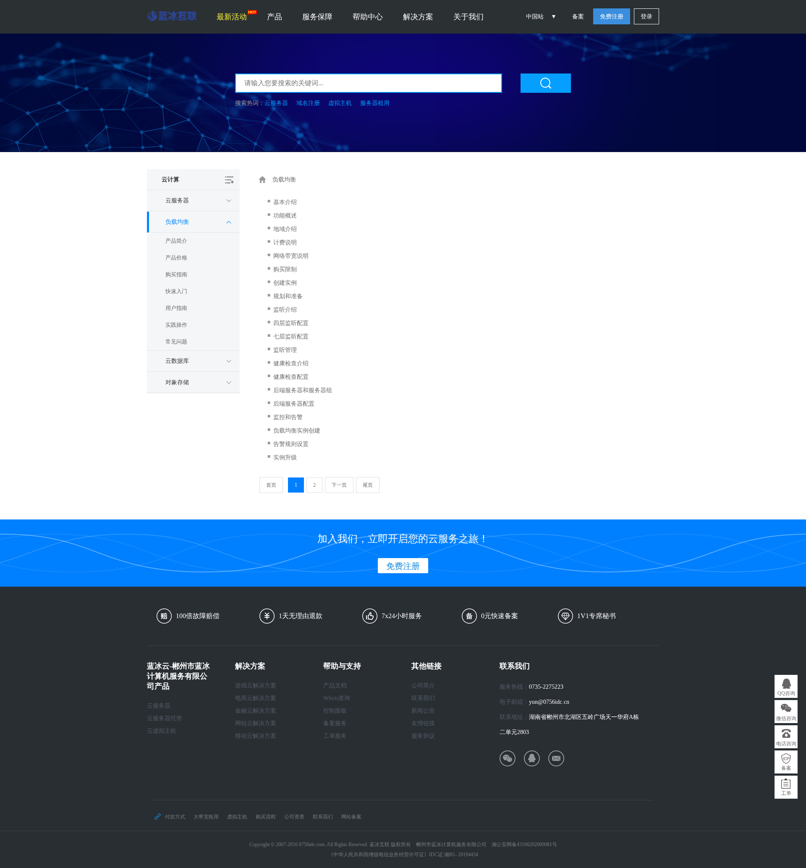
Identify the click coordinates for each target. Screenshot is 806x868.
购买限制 (285, 269)
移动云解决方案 (255, 736)
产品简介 (176, 241)
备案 (578, 16)
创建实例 (285, 283)
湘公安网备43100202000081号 (524, 844)
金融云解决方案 (255, 711)
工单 (786, 793)
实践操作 (176, 325)
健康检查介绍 (291, 363)
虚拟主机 (340, 103)
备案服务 (335, 723)
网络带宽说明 (291, 256)
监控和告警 (288, 417)
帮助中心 (368, 17)
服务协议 (423, 736)
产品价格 (176, 257)
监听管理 (285, 350)
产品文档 (335, 685)
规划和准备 (288, 296)
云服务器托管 (164, 718)
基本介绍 (285, 202)
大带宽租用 (206, 817)
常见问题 (176, 341)
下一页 (339, 485)
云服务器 (276, 103)
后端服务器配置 (293, 404)
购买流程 (266, 817)
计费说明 (285, 242)
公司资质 (294, 817)
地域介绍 (285, 229)
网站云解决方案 (255, 723)
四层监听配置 (291, 323)
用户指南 (176, 308)
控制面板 (335, 711)
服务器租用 (375, 103)
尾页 (368, 485)
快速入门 (176, 291)
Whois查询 (336, 698)
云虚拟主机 (161, 731)
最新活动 (232, 17)
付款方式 (175, 817)
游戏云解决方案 (255, 685)
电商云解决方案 (255, 698)
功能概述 (285, 215)
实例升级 (285, 457)
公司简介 (423, 685)
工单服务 (335, 736)
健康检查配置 (291, 377)
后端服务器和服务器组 (302, 390)
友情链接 (423, 723)
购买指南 (176, 274)
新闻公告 (423, 711)
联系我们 (423, 698)
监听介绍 (285, 310)
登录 (646, 16)
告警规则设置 (291, 444)
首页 (271, 485)
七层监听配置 (291, 336)
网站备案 (351, 817)
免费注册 (611, 16)
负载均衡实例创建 (296, 430)
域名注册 (308, 103)
